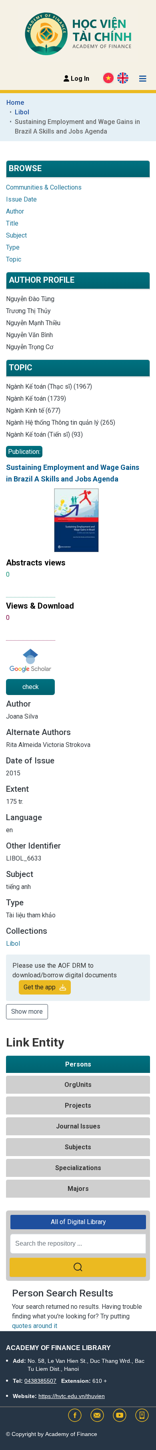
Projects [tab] (78, 1105)
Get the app (40, 987)
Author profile (41, 280)
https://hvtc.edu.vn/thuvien (71, 1396)
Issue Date (21, 199)
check (30, 687)
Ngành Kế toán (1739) (36, 398)
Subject (16, 235)
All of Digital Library (78, 1222)
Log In (79, 78)
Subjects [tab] (78, 1147)
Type (13, 247)
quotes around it (34, 1326)
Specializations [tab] (78, 1168)
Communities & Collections (44, 187)
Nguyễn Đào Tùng (30, 299)
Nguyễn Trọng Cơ (29, 347)
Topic (13, 259)
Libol (22, 112)
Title (12, 223)
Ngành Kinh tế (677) (33, 410)
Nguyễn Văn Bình (29, 335)
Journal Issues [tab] (78, 1126)
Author (15, 211)
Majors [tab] (78, 1188)
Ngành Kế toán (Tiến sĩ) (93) (44, 434)
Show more (27, 1011)
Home (15, 102)
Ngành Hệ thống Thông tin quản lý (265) (60, 422)
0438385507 (40, 1381)
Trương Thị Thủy (28, 311)
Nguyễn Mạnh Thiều (33, 323)
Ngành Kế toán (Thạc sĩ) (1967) (49, 386)
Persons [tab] (78, 1064)
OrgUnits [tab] (78, 1084)
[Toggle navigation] (143, 79)
